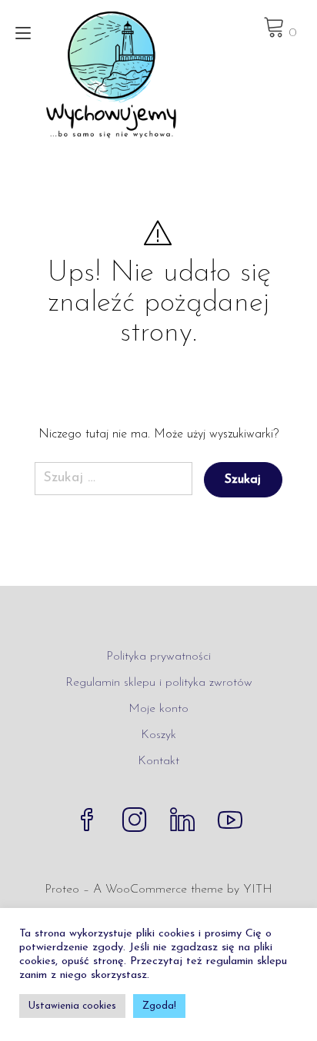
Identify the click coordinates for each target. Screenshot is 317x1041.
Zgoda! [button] (159, 1006)
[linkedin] (182, 821)
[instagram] (134, 821)
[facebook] (87, 821)
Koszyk (158, 735)
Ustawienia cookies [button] (72, 1006)
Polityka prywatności (158, 656)
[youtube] (230, 821)
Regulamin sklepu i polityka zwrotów (158, 683)
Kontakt (158, 761)
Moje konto (158, 709)
